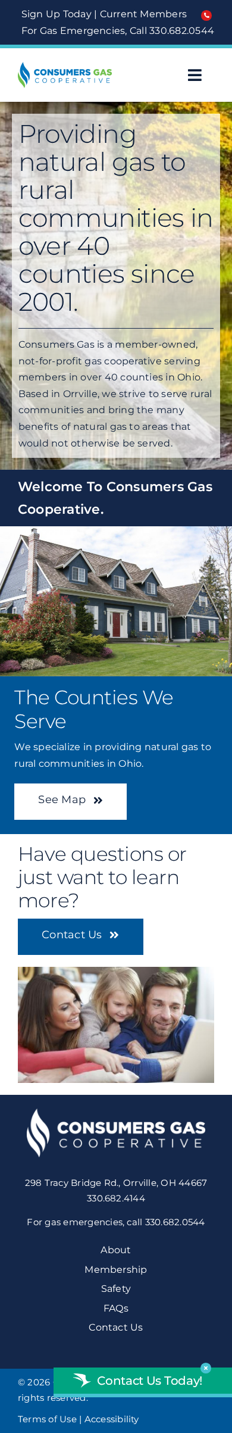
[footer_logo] (116, 1113)
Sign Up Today (56, 14)
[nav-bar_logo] (65, 66)
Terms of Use (47, 1419)
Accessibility (111, 1419)
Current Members (143, 14)
